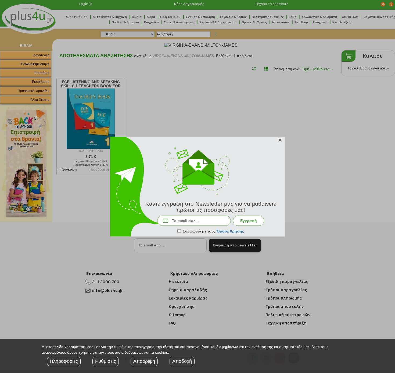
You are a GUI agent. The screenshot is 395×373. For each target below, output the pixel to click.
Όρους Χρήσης (230, 231)
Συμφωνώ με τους (213, 231)
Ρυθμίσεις (105, 361)
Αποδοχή (182, 361)
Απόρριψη (144, 361)
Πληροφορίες (64, 361)
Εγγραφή (248, 221)
